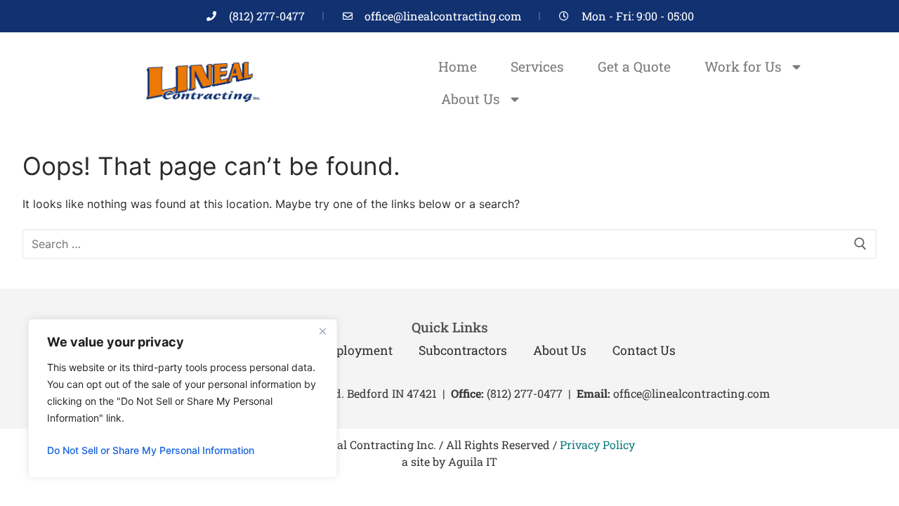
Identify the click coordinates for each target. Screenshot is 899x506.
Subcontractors (463, 350)
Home (457, 66)
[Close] (322, 331)
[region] (182, 398)
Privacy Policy (597, 444)
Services (537, 66)
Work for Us (743, 66)
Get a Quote (634, 66)
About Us (470, 99)
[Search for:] (449, 244)
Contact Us (644, 350)
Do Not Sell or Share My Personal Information (150, 450)
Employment (355, 350)
